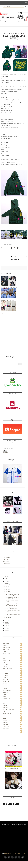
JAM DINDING (6, 685)
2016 (6, 622)
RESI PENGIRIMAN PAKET (8, 709)
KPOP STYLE (5, 692)
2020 (6, 581)
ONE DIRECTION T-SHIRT (8, 702)
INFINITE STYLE (6, 681)
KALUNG (5, 688)
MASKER (5, 696)
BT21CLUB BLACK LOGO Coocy (12, 608)
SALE (4, 711)
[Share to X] (10, 248)
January (7, 617)
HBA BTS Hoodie (8, 790)
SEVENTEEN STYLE (8, 244)
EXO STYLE (5, 666)
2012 (6, 628)
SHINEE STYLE (6, 715)
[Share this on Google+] (14, 248)
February (8, 592)
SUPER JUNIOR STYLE (7, 726)
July (6, 586)
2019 (6, 583)
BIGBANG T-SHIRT (7, 655)
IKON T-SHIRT (6, 679)
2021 (6, 580)
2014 (6, 625)
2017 (6, 620)
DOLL (4, 662)
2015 (6, 623)
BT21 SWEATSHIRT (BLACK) (11, 613)
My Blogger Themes (19, 853)
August (7, 584)
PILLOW (4, 703)
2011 (6, 630)
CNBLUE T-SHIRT (6, 660)
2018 (6, 619)
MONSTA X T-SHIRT (7, 698)
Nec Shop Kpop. (17, 851)
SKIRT (4, 718)
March (7, 591)
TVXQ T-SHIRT (6, 732)
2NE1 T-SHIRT (6, 643)
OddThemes (7, 853)
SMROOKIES (5, 724)
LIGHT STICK (5, 694)
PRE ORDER (5, 705)
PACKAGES (5, 559)
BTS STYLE (5, 657)
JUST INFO (5, 687)
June (7, 588)
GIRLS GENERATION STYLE (8, 670)
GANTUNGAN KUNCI (7, 668)
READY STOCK (6, 707)
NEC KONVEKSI (6, 563)
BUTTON (5, 658)
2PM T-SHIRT (6, 645)
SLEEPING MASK (6, 720)
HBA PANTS (5, 673)
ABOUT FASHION (6, 647)
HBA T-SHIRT (6, 675)
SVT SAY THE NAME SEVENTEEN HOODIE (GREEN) (12, 598)
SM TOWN (5, 722)
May (7, 589)
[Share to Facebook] (6, 248)
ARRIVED (5, 651)
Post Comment (22, 40)
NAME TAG (5, 700)
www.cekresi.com (6, 452)
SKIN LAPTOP (6, 717)
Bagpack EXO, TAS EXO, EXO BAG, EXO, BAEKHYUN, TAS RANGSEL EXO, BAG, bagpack (13, 770)
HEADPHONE (6, 677)
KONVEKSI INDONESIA (8, 690)
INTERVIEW (5, 683)
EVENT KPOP (6, 664)
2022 (6, 578)
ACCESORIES (6, 649)
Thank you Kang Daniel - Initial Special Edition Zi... (12, 595)
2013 (6, 627)
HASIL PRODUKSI (6, 557)
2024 (6, 576)
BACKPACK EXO (6, 653)
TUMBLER (5, 730)
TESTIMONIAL (6, 561)
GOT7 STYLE (5, 672)
